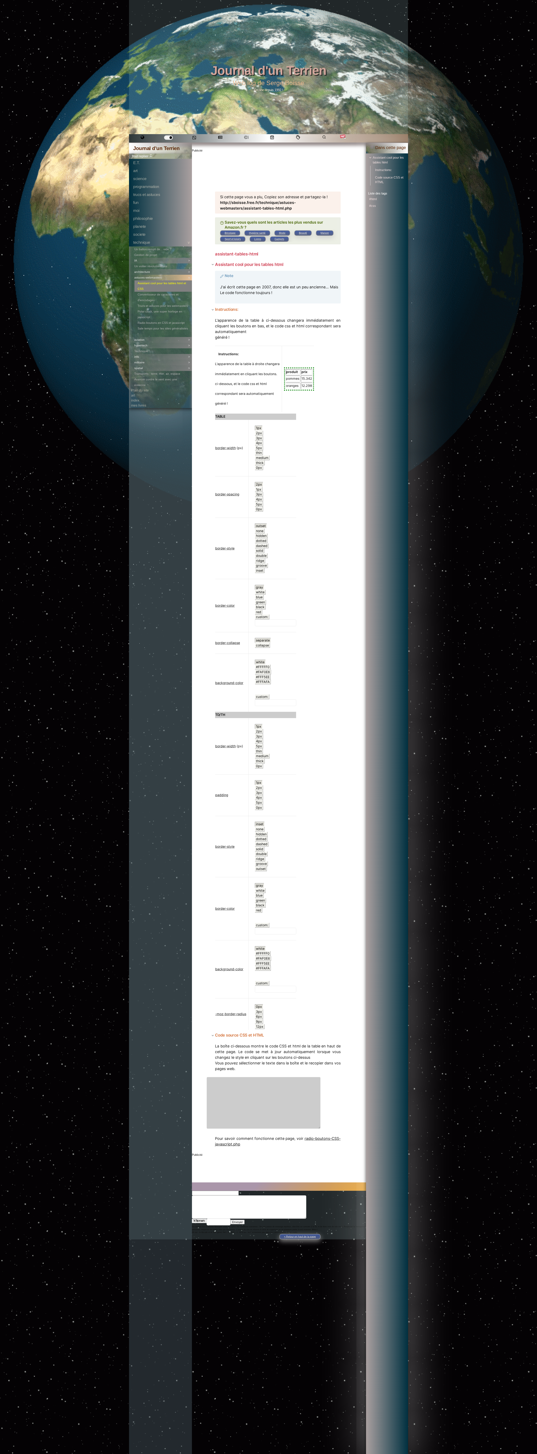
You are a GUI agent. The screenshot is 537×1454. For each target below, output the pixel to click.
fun (136, 202)
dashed (261, 546)
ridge (260, 561)
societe (139, 234)
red (258, 612)
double (261, 556)
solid (259, 551)
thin (259, 453)
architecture (142, 271)
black (260, 607)
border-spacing (227, 494)
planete (139, 226)
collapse (262, 645)
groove (261, 566)
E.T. (136, 163)
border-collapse (227, 643)
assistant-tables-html (236, 254)
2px (259, 433)
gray (259, 587)
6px (259, 1017)
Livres (257, 239)
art (135, 170)
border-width (225, 448)
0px (259, 468)
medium (262, 458)
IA (135, 260)
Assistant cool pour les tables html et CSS (162, 285)
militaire (139, 362)
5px (259, 448)
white (260, 592)
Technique (141, 351)
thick (260, 463)
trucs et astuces (146, 194)
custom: (262, 617)
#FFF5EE (263, 677)
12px (259, 1027)
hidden (261, 536)
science (140, 178)
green (260, 602)
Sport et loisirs (233, 239)
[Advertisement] (270, 168)
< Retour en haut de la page (300, 1236)
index (135, 400)
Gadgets (279, 239)
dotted (261, 541)
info (136, 356)
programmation (146, 186)
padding (221, 795)
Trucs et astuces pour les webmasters (163, 305)
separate (263, 640)
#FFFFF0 (263, 667)
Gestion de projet (145, 255)
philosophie (143, 218)
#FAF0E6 (263, 672)
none (259, 531)
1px (258, 428)
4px (259, 443)
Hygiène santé (257, 233)
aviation (139, 339)
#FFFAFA (263, 682)
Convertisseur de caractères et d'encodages (158, 297)
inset (259, 571)
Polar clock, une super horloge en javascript (160, 314)
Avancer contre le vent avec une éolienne (155, 382)
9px (259, 1022)
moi (136, 210)
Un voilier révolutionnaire (150, 266)
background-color (229, 683)
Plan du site (140, 390)
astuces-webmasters (148, 277)
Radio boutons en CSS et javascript (161, 322)
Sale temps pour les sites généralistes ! (163, 331)
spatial (138, 368)
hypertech (140, 345)
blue (259, 597)
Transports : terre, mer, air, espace (157, 373)
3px (259, 438)
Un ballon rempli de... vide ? (152, 249)
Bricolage (230, 233)
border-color (225, 606)
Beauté (303, 233)
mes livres (138, 405)
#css (372, 205)
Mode (282, 233)
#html (373, 199)
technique (141, 242)
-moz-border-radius (230, 1014)
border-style (225, 548)
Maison (325, 233)
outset (261, 526)
